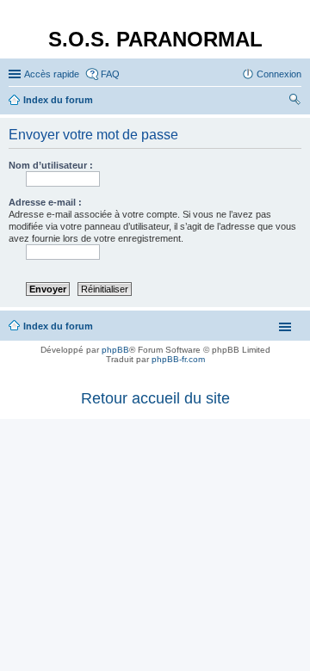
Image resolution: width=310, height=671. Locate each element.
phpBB (115, 349)
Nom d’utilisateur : (51, 165)
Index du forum (58, 326)
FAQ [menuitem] (110, 74)
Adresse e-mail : (45, 202)
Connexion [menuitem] (279, 74)
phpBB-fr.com (178, 359)
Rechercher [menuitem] (294, 101)
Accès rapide (51, 74)
